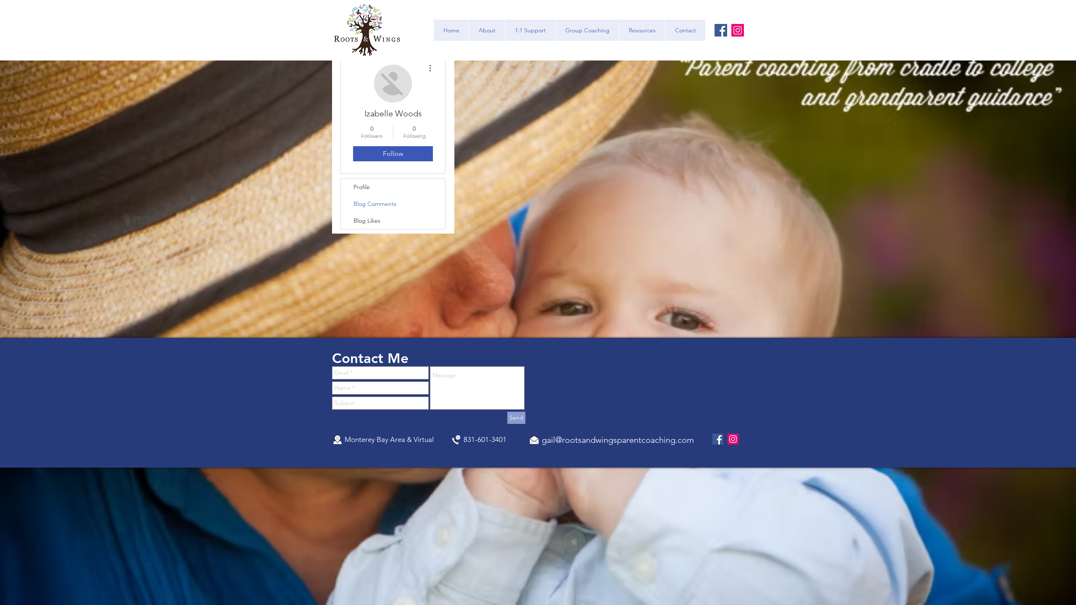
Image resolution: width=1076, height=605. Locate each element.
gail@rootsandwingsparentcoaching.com (618, 440)
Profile (361, 187)
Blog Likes (366, 220)
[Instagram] (737, 30)
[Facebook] (721, 30)
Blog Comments (374, 204)
